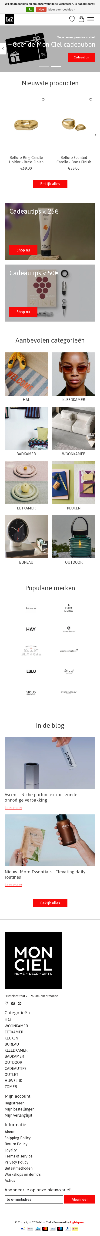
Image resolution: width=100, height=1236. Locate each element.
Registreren (14, 1103)
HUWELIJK (13, 1080)
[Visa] (53, 1229)
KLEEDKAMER (73, 400)
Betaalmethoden (19, 1168)
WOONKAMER (73, 454)
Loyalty (11, 1150)
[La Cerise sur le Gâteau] (68, 651)
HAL (26, 400)
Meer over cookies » (61, 9)
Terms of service (19, 1156)
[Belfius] (30, 1229)
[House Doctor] (68, 629)
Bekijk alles (50, 184)
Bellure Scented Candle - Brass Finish (74, 159)
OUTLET (11, 1074)
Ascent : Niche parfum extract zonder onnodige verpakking (42, 797)
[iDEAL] (75, 1229)
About (10, 1132)
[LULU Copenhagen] (31, 672)
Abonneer (80, 1199)
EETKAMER (26, 508)
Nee (41, 9)
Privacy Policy (16, 1162)
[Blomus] (31, 608)
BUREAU (26, 562)
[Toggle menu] (90, 19)
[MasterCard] (45, 1229)
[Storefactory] (68, 693)
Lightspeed (77, 1222)
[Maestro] (60, 1229)
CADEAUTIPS (16, 1068)
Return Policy (16, 1144)
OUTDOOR (74, 562)
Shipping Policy (18, 1138)
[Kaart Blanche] (31, 651)
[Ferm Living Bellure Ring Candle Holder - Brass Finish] (26, 124)
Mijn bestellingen (19, 1109)
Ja (30, 9)
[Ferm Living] (68, 608)
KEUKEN (73, 508)
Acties (10, 1180)
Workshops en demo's (23, 1174)
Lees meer (13, 808)
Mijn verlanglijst (18, 1115)
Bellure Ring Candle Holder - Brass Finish (26, 159)
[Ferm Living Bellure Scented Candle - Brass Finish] (73, 124)
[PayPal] (68, 1229)
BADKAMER (26, 454)
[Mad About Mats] (68, 672)
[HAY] (31, 629)
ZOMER (11, 1087)
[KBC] (38, 1229)
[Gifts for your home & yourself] (9, 19)
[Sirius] (31, 693)
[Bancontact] (23, 1229)
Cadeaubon (81, 57)
